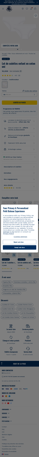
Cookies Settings (20, 237)
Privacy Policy (9, 234)
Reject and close (19, 242)
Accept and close (19, 247)
